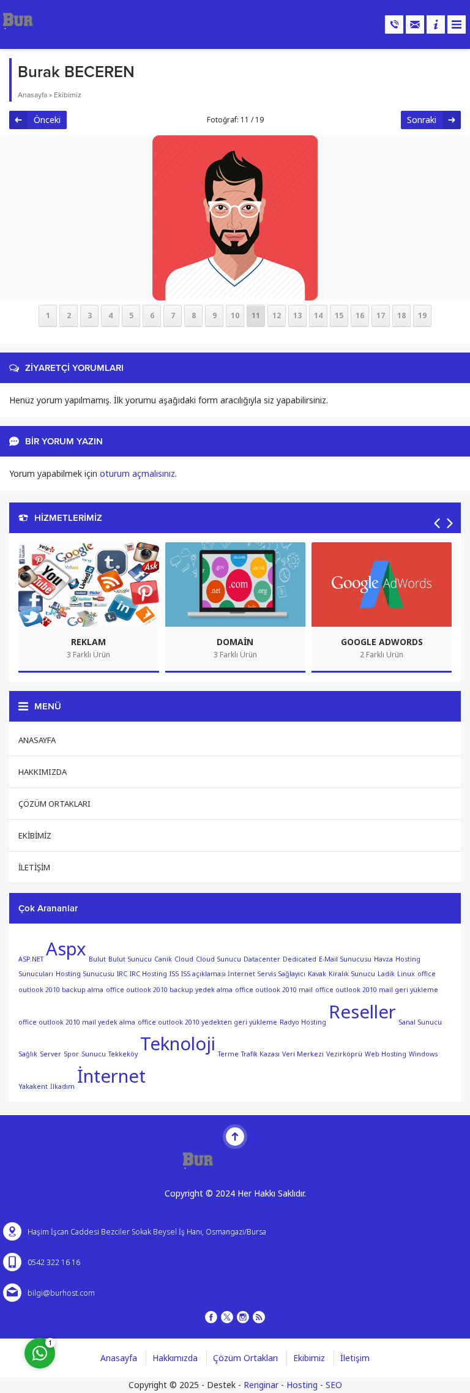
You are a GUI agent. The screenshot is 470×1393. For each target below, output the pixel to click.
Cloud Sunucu (218, 958)
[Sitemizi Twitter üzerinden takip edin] (227, 1317)
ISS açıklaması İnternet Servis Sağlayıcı (243, 973)
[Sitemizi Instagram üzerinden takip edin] (243, 1317)
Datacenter (262, 958)
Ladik (386, 973)
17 (380, 315)
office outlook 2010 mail (274, 989)
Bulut (97, 958)
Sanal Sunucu (420, 1021)
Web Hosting (385, 1054)
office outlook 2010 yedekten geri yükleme (207, 1021)
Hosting (302, 1385)
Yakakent (33, 1086)
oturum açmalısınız (137, 473)
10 (235, 315)
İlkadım (62, 1086)
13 (297, 315)
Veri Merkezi (303, 1054)
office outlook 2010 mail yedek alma (76, 1021)
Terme (228, 1054)
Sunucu (93, 1054)
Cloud (183, 958)
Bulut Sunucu (130, 958)
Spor (71, 1054)
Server (50, 1054)
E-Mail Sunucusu (345, 958)
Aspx (66, 948)
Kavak (317, 973)
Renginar (261, 1385)
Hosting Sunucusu (85, 973)
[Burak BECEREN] (235, 293)
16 (360, 315)
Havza (383, 958)
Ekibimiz (67, 95)
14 (318, 315)
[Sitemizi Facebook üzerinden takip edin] (211, 1317)
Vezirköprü (344, 1054)
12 (276, 315)
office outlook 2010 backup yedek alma (169, 989)
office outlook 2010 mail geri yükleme (376, 989)
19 (422, 315)
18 (401, 315)
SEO (334, 1385)
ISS (174, 973)
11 (256, 315)
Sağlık (27, 1054)
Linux (406, 973)
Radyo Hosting (303, 1021)
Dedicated (299, 958)
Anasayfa (32, 95)
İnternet (111, 1076)
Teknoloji (177, 1043)
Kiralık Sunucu (352, 973)
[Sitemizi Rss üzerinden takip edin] (259, 1317)
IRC (122, 973)
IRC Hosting (148, 973)
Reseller (362, 1011)
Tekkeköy (123, 1054)
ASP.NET (30, 958)
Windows (423, 1054)
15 (339, 315)
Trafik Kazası (260, 1054)
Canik (163, 958)
